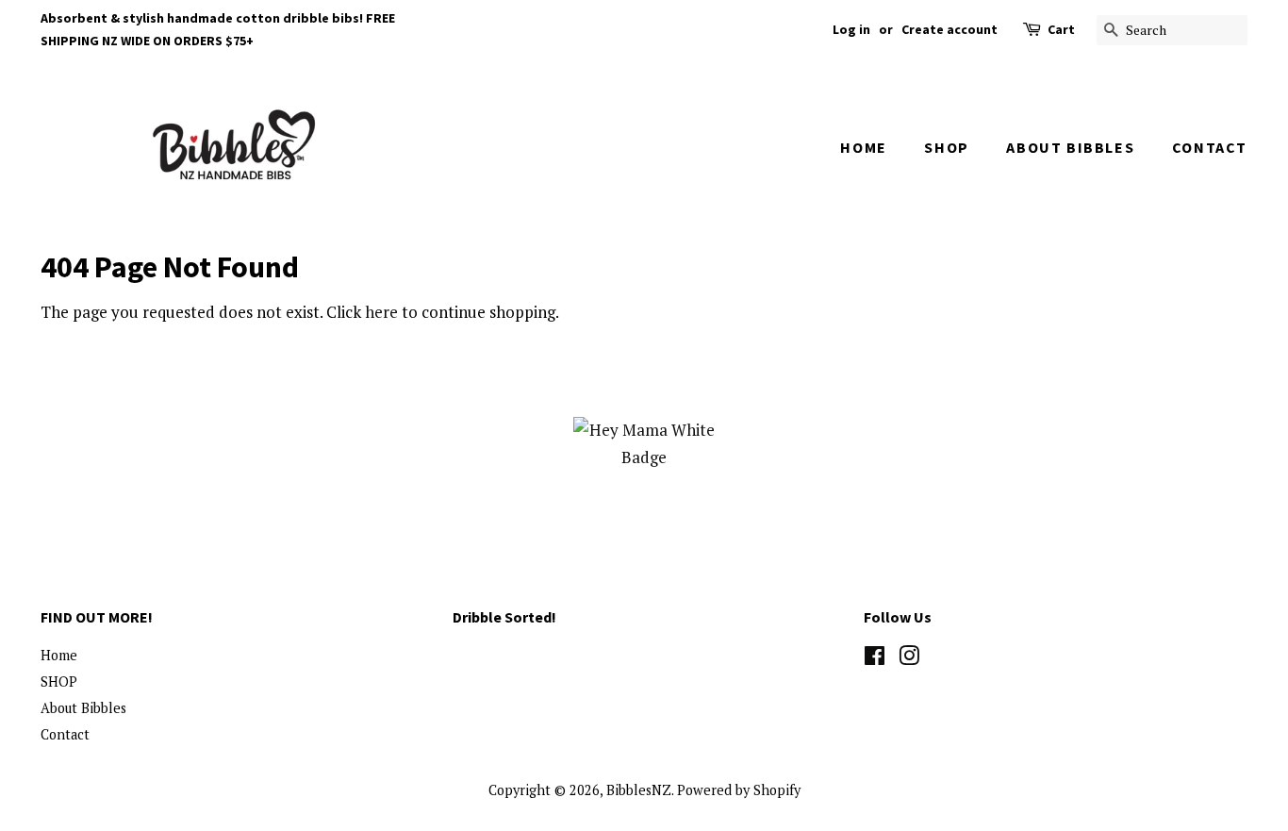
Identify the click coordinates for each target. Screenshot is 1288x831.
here (381, 312)
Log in (851, 29)
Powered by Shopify (739, 790)
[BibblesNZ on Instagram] (909, 659)
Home (863, 147)
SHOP (946, 147)
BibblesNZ (638, 790)
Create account (949, 29)
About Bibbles (1070, 147)
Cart (1061, 29)
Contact (1209, 147)
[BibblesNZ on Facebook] (874, 659)
